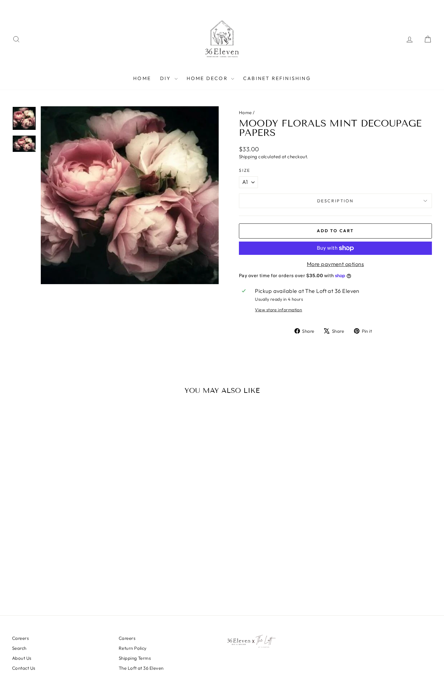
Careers (20, 638)
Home (245, 112)
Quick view (62, 552)
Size (244, 170)
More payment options (335, 264)
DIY (166, 78)
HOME (142, 78)
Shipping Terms (135, 658)
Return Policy (133, 648)
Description (335, 201)
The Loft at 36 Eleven (141, 668)
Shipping (248, 156)
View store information (278, 310)
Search (19, 648)
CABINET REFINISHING (277, 78)
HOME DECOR (208, 78)
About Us (21, 658)
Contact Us (23, 668)
